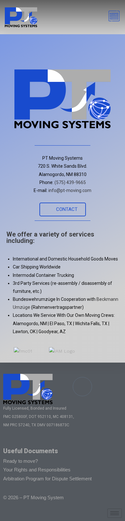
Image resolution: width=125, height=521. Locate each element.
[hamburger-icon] (113, 17)
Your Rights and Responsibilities (37, 469)
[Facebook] (82, 386)
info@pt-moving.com (69, 190)
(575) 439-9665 (70, 182)
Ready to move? (20, 461)
